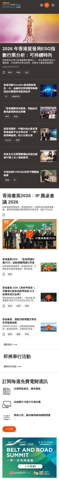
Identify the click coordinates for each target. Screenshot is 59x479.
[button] (53, 5)
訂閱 (11, 429)
